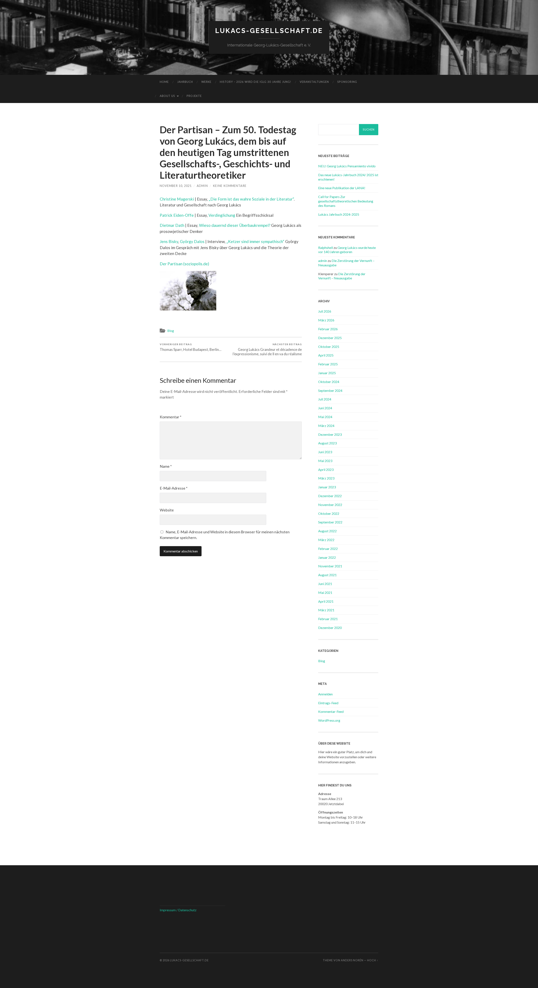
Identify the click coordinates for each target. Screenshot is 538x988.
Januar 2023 (327, 487)
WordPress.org (329, 720)
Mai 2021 (325, 592)
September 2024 (330, 390)
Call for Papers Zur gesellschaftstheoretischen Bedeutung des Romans (345, 201)
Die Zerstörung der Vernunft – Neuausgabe (341, 276)
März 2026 (326, 320)
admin (202, 186)
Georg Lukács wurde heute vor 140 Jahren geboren (347, 250)
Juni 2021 (325, 584)
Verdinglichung (221, 215)
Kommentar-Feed (331, 711)
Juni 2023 (325, 452)
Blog (170, 331)
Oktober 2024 (328, 382)
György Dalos (192, 241)
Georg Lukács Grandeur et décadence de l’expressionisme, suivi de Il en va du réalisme (267, 349)
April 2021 (326, 601)
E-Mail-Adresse (173, 488)
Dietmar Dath (172, 225)
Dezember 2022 (330, 496)
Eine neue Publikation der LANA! (341, 188)
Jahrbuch (185, 81)
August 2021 (327, 575)
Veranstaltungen (314, 81)
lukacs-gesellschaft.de (269, 30)
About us (167, 96)
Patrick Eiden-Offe (177, 215)
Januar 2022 (327, 557)
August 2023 (327, 443)
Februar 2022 (328, 549)
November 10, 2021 (176, 186)
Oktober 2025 (328, 347)
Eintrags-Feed (328, 703)
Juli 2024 (324, 399)
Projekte (194, 96)
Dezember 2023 (330, 434)
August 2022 (327, 531)
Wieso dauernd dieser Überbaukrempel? (234, 225)
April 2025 (326, 355)
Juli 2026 (324, 311)
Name (166, 466)
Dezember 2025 (330, 338)
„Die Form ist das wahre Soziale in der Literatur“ (251, 199)
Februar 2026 (328, 329)
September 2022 (330, 522)
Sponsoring (347, 81)
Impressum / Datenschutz (178, 910)
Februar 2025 (328, 364)
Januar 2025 (327, 373)
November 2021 (330, 566)
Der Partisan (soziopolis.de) (184, 263)
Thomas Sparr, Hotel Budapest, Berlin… (190, 347)
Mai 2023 (325, 461)
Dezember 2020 (330, 628)
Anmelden (325, 694)
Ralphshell (325, 248)
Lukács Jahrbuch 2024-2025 (338, 214)
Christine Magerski (177, 199)
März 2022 (326, 540)
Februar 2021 (328, 619)
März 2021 (326, 610)
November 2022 (330, 505)
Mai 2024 (325, 417)
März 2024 (326, 426)
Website (167, 510)
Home (164, 81)
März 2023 (326, 478)
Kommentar (170, 417)
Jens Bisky (169, 241)
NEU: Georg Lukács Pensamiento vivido (347, 166)
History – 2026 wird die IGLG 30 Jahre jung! (255, 81)
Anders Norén (352, 960)
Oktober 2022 (328, 513)
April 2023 (326, 470)
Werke (206, 81)
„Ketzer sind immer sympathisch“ (255, 241)
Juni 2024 (325, 408)
